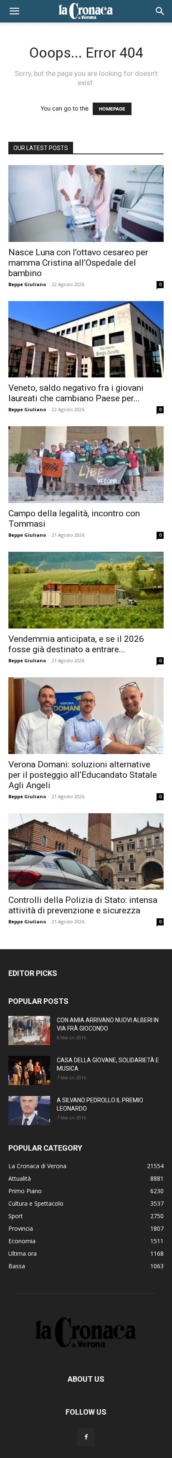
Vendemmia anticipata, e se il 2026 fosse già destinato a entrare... (76, 644)
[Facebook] (86, 1437)
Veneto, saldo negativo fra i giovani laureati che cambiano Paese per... (76, 393)
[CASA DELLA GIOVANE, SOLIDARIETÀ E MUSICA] (29, 1070)
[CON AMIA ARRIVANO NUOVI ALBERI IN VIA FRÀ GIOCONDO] (29, 1030)
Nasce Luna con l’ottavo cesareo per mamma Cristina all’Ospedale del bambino (78, 262)
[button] (14, 11)
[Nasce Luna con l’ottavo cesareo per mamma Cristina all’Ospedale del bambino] (86, 203)
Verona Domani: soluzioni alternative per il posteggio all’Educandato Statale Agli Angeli (82, 774)
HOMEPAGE (112, 109)
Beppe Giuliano (27, 284)
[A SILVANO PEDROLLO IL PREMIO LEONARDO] (29, 1110)
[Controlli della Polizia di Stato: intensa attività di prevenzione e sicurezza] (86, 851)
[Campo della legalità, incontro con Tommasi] (86, 464)
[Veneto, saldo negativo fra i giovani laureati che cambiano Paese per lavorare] (86, 339)
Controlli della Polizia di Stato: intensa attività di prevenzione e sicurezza (82, 905)
